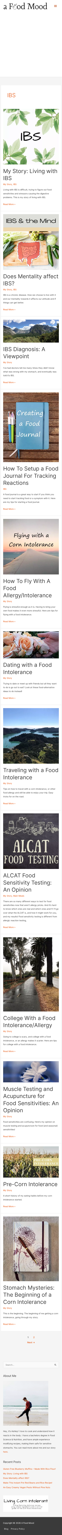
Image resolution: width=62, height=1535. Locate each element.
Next (31, 1342)
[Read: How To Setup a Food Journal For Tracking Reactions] (31, 427)
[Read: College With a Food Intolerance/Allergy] (31, 974)
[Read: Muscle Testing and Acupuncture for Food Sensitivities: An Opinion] (31, 1071)
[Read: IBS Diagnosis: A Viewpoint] (31, 331)
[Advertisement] (31, 44)
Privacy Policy (18, 1529)
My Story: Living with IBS (15, 1473)
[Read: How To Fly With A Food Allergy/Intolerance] (31, 546)
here (5, 1452)
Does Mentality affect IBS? (16, 1478)
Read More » (9, 204)
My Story (7, 184)
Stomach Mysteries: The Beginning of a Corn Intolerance (28, 1294)
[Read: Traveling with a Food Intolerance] (31, 736)
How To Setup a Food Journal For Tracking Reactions (31, 475)
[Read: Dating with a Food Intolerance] (31, 645)
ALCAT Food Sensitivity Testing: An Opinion (27, 882)
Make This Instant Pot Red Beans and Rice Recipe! (27, 1483)
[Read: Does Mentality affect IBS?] (31, 242)
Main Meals (18, 896)
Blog (6, 1529)
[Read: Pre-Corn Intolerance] (31, 1162)
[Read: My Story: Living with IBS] (31, 136)
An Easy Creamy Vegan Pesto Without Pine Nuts (26, 1487)
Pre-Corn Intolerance (30, 1184)
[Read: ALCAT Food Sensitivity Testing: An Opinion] (31, 841)
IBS (15, 184)
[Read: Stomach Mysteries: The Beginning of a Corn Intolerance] (31, 1248)
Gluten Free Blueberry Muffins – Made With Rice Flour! (29, 1469)
